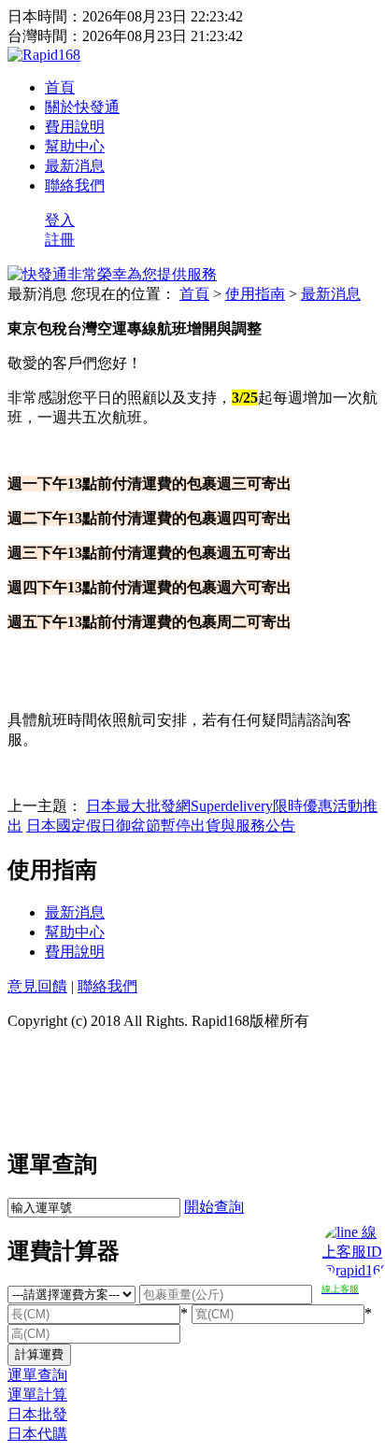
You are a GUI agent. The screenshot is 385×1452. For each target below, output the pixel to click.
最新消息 (75, 166)
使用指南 (255, 294)
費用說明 (75, 127)
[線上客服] (348, 1245)
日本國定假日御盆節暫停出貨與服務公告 (160, 825)
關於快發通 (82, 107)
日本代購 (37, 1434)
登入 (60, 220)
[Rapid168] (43, 55)
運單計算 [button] (37, 1394)
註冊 (60, 240)
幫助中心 (75, 146)
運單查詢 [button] (37, 1375)
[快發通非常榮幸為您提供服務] (112, 274)
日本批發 (37, 1414)
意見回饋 (37, 986)
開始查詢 (214, 1207)
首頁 (60, 87)
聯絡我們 (75, 185)
